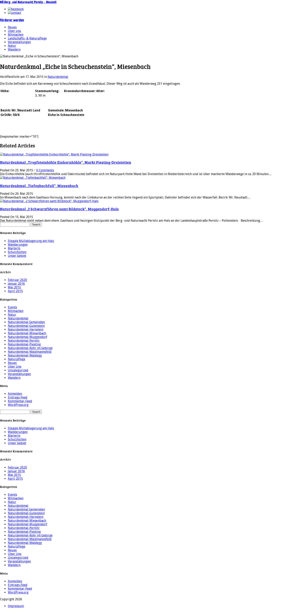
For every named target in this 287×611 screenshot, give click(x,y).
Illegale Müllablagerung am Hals (31, 241)
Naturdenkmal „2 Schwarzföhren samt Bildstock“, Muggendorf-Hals (59, 208)
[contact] (14, 13)
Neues (12, 27)
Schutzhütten (17, 252)
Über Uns (14, 366)
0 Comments (45, 170)
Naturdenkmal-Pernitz (23, 340)
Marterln (14, 248)
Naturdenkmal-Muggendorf (27, 337)
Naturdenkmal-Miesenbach (27, 333)
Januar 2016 (16, 283)
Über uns (14, 31)
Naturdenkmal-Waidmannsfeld (30, 352)
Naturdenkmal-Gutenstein (26, 326)
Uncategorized (18, 370)
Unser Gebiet (17, 256)
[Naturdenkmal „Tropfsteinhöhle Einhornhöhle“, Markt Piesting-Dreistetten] (54, 154)
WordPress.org (18, 405)
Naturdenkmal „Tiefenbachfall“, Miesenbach (39, 185)
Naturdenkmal (58, 77)
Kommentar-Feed (20, 401)
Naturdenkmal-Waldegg (25, 355)
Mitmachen (15, 34)
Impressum (16, 606)
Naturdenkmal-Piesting (24, 344)
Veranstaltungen (19, 42)
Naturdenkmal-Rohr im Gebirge (30, 348)
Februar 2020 (17, 280)
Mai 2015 (14, 287)
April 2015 (15, 291)
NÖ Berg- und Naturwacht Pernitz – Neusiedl (28, 2)
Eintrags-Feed (17, 397)
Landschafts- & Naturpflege (27, 38)
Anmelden (15, 394)
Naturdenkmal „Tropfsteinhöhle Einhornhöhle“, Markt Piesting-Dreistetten (65, 162)
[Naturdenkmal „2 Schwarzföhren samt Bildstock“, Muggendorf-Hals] (49, 201)
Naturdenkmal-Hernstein (25, 329)
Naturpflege (16, 359)
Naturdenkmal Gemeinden (26, 322)
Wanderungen (18, 244)
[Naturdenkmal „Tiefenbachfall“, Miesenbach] (32, 178)
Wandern (14, 49)
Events (12, 307)
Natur (12, 46)
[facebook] (16, 9)
